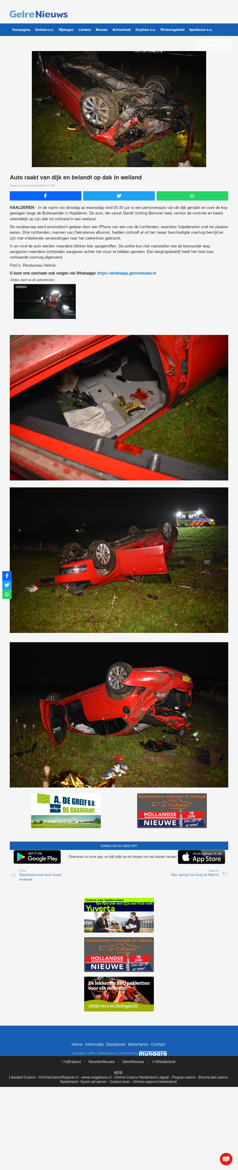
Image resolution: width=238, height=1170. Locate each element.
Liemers (85, 29)
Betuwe (102, 29)
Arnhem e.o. (44, 29)
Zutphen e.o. (146, 29)
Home (77, 1044)
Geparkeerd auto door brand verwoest (40, 875)
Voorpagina (21, 29)
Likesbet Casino (22, 1077)
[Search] (202, 44)
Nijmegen (66, 29)
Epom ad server (94, 1081)
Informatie (94, 1044)
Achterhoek (121, 29)
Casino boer (120, 1081)
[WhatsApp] (192, 196)
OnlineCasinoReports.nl (59, 1077)
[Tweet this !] (119, 196)
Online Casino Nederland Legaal (142, 1077)
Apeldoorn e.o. (201, 29)
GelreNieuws (133, 1061)
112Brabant (71, 1061)
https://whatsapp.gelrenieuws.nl (126, 273)
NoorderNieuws (102, 1061)
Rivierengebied (173, 29)
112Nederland (163, 1061)
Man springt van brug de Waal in (195, 873)
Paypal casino (183, 1077)
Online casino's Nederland (155, 1081)
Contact (158, 1044)
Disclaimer (116, 1044)
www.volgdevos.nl (97, 1077)
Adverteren (138, 1044)
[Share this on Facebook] (45, 196)
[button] (226, 1159)
